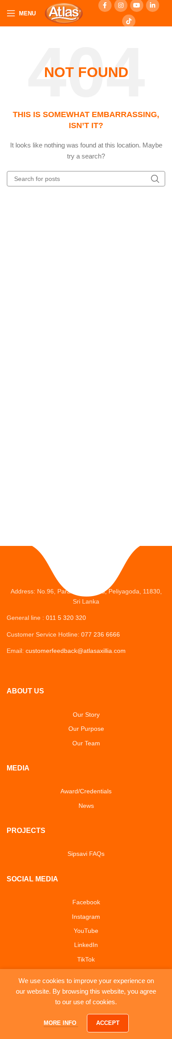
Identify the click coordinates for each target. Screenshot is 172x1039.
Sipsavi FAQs (86, 853)
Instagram (86, 916)
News (86, 805)
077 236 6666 (100, 634)
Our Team (86, 743)
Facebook (86, 902)
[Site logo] (64, 12)
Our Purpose (86, 728)
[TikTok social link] (128, 21)
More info (61, 1023)
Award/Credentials (86, 791)
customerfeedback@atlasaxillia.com (76, 650)
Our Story (86, 714)
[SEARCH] (155, 179)
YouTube (86, 930)
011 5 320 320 (66, 617)
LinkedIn (86, 944)
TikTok (86, 959)
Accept (108, 1023)
